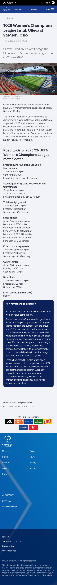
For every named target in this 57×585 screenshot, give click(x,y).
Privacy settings (9, 550)
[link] (18, 9)
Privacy (5, 536)
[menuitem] (20, 9)
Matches (6, 451)
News (32, 456)
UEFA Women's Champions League (6, 9)
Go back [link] (10, 18)
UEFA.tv (5, 462)
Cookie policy (8, 546)
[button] (49, 9)
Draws (5, 456)
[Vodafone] (33, 427)
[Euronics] (23, 427)
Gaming (5, 468)
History (33, 462)
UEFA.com (6, 501)
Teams (32, 451)
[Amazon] (19, 421)
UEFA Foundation (9, 506)
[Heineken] (38, 421)
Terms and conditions (11, 541)
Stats (4, 474)
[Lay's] (47, 421)
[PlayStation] (28, 421)
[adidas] (9, 421)
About (32, 468)
